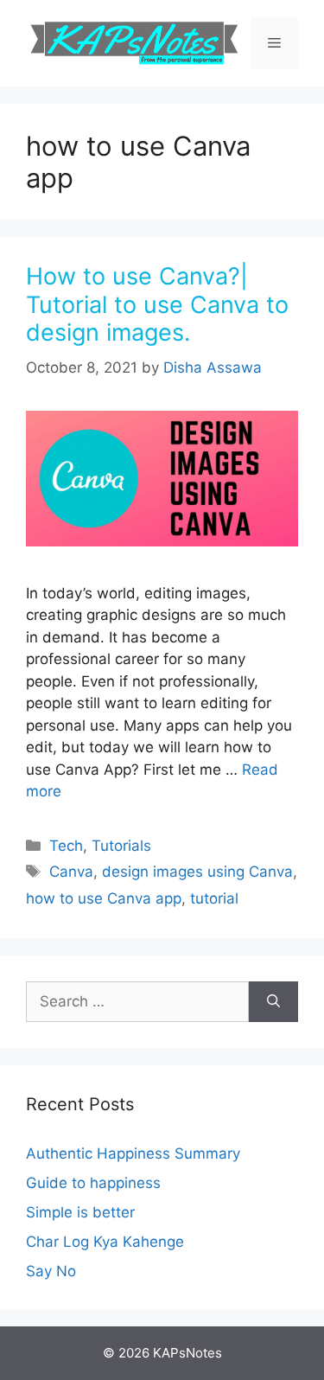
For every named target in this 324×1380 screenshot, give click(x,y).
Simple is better (80, 1212)
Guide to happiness (93, 1183)
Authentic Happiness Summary (133, 1153)
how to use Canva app (103, 898)
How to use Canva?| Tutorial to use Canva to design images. (157, 304)
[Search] (273, 1002)
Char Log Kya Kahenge (105, 1241)
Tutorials (121, 845)
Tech (66, 845)
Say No (51, 1271)
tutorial (214, 898)
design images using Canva (197, 871)
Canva (71, 871)
